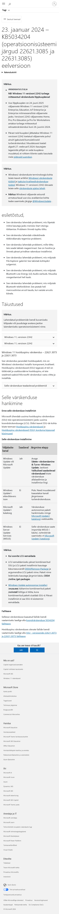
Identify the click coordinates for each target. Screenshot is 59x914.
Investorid (6, 877)
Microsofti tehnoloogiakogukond (14, 831)
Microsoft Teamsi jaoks (11, 805)
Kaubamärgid (8, 905)
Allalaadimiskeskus (10, 696)
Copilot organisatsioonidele (13, 665)
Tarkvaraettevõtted (10, 845)
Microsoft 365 (8, 674)
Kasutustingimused (41, 900)
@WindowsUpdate (42, 201)
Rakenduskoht (10, 72)
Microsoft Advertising (10, 795)
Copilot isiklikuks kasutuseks (13, 669)
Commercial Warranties (11, 714)
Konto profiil (7, 691)
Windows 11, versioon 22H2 (18, 343)
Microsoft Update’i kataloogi (43, 537)
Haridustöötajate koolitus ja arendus (16, 750)
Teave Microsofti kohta (11, 867)
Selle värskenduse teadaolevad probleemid (25, 385)
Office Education (9, 746)
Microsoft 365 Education (11, 741)
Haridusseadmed (9, 732)
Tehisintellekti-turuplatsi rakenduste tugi (17, 827)
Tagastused (7, 701)
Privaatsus (29, 900)
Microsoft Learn (8, 822)
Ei (37, 649)
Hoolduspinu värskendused (29, 426)
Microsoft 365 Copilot (10, 800)
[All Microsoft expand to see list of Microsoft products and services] (3, 3)
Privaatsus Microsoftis (11, 872)
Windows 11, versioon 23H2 (18, 336)
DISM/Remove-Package (37, 568)
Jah (21, 649)
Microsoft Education (10, 727)
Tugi (4, 10)
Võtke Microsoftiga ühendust (13, 900)
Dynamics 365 (8, 786)
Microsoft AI (7, 773)
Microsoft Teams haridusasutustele (15, 737)
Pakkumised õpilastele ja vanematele (16, 755)
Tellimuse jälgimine (10, 705)
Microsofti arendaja (10, 818)
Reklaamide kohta (20, 905)
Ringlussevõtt (8, 710)
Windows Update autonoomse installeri (27, 585)
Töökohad (6, 863)
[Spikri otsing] (10, 3)
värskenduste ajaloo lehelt (32, 188)
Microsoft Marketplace (11, 836)
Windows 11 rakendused (11, 678)
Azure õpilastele (9, 759)
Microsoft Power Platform (12, 841)
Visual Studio (8, 850)
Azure (5, 782)
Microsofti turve (8, 777)
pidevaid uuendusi (23, 156)
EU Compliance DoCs (36, 905)
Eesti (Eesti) (12, 885)
